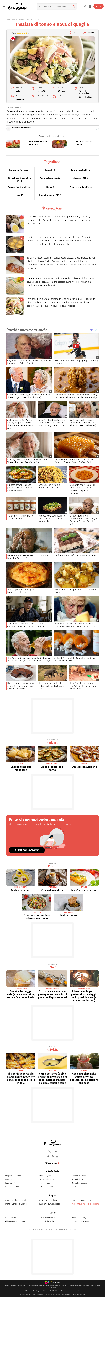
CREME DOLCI (52, 887)
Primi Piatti (9, 1179)
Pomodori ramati (47, 195)
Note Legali (36, 1291)
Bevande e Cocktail (79, 1183)
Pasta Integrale (44, 1176)
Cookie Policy (54, 1291)
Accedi (98, 6)
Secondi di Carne (79, 1179)
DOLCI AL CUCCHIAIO (20, 887)
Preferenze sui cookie (68, 1291)
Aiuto (79, 1291)
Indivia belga (15, 170)
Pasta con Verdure (12, 1186)
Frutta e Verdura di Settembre (84, 1200)
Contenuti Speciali (36, 1230)
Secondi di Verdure (46, 1186)
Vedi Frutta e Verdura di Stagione (85, 1204)
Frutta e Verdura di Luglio (48, 1200)
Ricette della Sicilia (46, 1221)
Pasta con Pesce (11, 1183)
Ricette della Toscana (80, 1221)
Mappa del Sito (61, 1230)
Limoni (49, 187)
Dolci (74, 1186)
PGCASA (46, 1285)
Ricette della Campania (47, 1218)
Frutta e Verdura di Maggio (16, 1200)
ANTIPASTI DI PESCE (33, 19)
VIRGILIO (14, 1285)
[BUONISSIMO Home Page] (18, 6)
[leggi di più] (97, 129)
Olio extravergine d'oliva (19, 178)
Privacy (45, 1291)
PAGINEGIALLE (23, 1285)
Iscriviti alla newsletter (27, 850)
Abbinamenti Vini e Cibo (15, 1221)
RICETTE (14, 19)
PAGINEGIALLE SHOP (35, 1285)
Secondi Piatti (44, 1183)
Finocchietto (75, 187)
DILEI (72, 1285)
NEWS (21, 1070)
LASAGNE (84, 887)
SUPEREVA (52, 1287)
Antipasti (52, 741)
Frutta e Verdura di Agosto (49, 1204)
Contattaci (49, 1230)
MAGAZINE (52, 1070)
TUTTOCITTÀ (65, 1285)
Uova (18, 195)
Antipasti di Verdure (13, 1176)
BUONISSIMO (95, 1285)
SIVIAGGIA (78, 1285)
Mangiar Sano (10, 1218)
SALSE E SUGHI (68, 912)
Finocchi (49, 170)
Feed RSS (73, 1230)
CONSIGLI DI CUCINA (21, 988)
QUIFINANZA (86, 1285)
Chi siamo (28, 1291)
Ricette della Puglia (80, 1218)
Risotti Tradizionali (46, 1179)
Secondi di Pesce (79, 1176)
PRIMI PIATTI (37, 912)
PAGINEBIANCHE (55, 1285)
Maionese (78, 178)
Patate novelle (78, 170)
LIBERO (7, 1285)
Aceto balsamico (48, 178)
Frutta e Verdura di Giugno (16, 1204)
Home (8, 19)
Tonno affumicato (16, 187)
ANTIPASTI (22, 19)
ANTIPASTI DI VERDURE (52, 763)
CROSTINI (84, 763)
